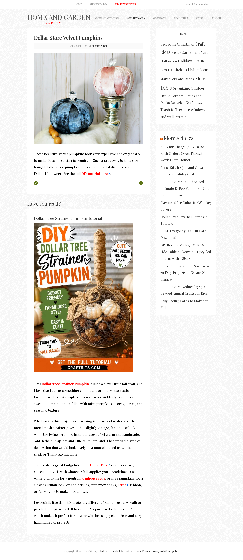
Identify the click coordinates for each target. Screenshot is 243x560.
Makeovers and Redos (177, 78)
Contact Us (117, 551)
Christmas (185, 44)
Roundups (181, 18)
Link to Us (130, 551)
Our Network (136, 18)
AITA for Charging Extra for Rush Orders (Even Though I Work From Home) (182, 153)
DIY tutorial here (94, 173)
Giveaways (159, 18)
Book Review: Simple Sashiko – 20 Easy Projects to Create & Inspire (184, 272)
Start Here (104, 551)
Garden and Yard (195, 52)
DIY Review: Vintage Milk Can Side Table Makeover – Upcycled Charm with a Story (185, 252)
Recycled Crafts (183, 102)
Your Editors (143, 551)
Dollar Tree (99, 465)
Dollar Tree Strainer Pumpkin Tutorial (68, 218)
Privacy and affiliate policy (165, 551)
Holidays (185, 60)
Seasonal (199, 103)
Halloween (168, 61)
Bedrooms (168, 44)
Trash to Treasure (175, 109)
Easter (176, 52)
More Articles (178, 138)
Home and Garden (58, 17)
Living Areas (198, 69)
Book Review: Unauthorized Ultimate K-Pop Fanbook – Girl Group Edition (184, 188)
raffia (122, 484)
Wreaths (182, 117)
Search (216, 18)
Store (199, 18)
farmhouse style (92, 478)
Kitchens (180, 69)
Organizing (181, 88)
